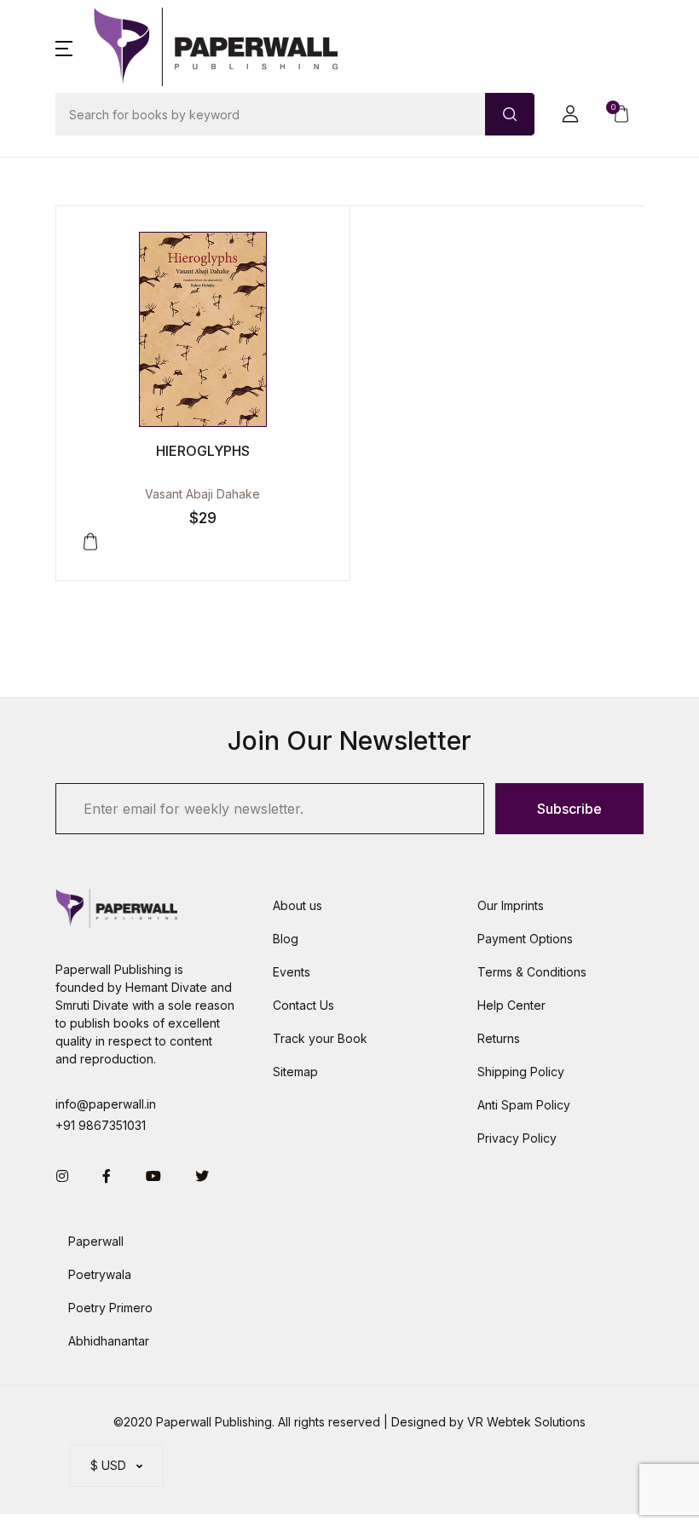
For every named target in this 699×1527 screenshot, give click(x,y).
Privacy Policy (517, 1138)
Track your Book (320, 1038)
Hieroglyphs (203, 450)
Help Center (511, 1005)
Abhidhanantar (108, 1341)
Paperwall (96, 1241)
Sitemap (295, 1071)
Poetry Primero (110, 1307)
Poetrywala (99, 1274)
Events (291, 972)
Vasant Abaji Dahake (202, 494)
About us (297, 905)
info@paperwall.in (105, 1104)
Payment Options (525, 938)
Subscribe (569, 808)
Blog (285, 938)
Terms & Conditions (531, 972)
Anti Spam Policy (523, 1105)
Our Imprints (510, 905)
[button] (63, 46)
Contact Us (303, 1005)
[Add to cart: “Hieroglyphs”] (90, 542)
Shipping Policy (520, 1071)
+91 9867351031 (100, 1125)
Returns (498, 1038)
